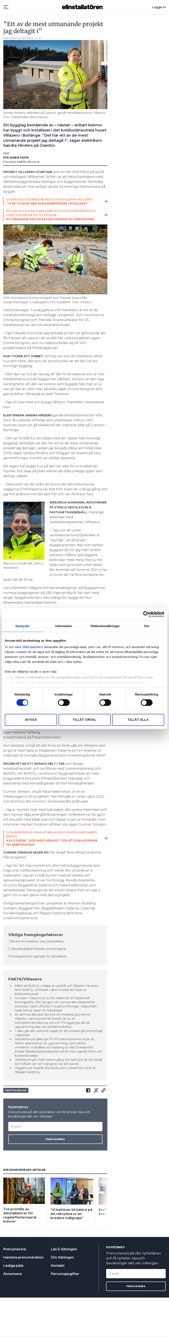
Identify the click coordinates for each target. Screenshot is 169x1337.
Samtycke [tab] (22, 626)
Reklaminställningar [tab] (105, 626)
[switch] (64, 702)
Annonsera (12, 1274)
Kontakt (58, 1266)
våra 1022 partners (29, 647)
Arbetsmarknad (16, 1090)
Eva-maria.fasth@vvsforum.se (21, 162)
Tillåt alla (138, 719)
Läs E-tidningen (64, 1249)
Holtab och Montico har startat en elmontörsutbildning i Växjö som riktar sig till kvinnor (51, 215)
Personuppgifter (65, 1274)
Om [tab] (146, 626)
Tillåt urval (84, 719)
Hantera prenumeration (23, 1257)
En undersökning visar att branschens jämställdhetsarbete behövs (51, 838)
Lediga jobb (13, 1266)
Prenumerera (14, 1249)
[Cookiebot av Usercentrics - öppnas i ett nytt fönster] (146, 614)
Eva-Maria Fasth (16, 157)
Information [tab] (63, 626)
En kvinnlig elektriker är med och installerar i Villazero (49, 201)
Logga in (159, 7)
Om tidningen (62, 1257)
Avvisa (31, 719)
